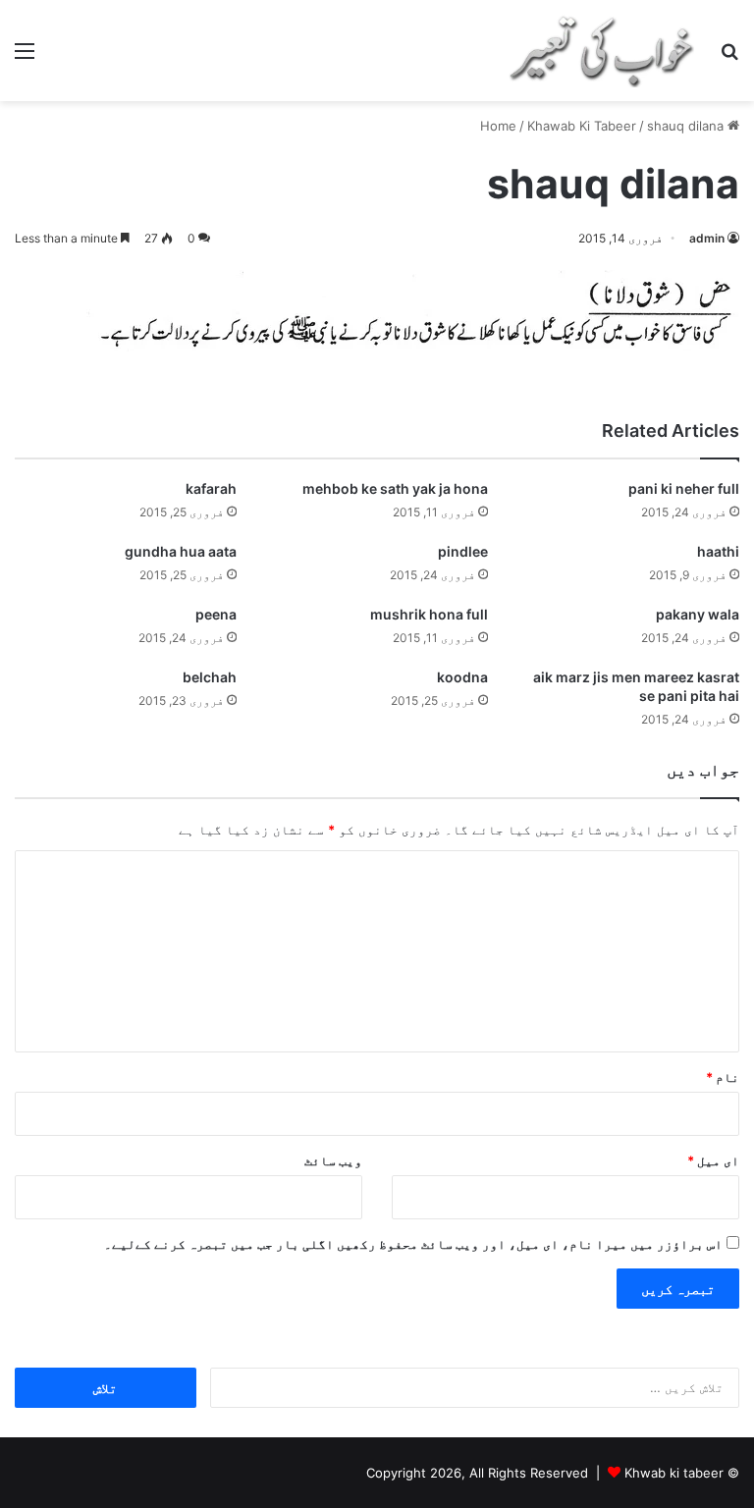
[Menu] (24, 57)
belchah (210, 677)
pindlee (463, 551)
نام (722, 1077)
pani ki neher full (683, 488)
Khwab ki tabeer (674, 1473)
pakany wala (697, 614)
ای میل (713, 1160)
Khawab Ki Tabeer (581, 126)
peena (216, 614)
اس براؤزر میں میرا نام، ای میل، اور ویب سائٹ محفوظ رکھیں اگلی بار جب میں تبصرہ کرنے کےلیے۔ (413, 1244)
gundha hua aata (181, 551)
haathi (718, 551)
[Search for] (729, 57)
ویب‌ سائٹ (333, 1160)
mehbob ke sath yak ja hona (395, 488)
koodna (462, 677)
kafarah (211, 488)
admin (707, 238)
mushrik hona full (429, 614)
